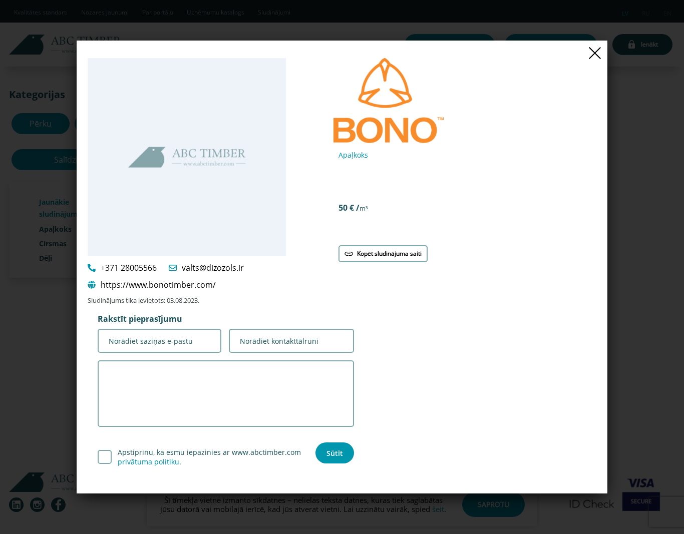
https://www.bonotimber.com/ (158, 284)
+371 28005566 (129, 267)
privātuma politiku (148, 461)
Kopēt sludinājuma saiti (389, 253)
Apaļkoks (353, 155)
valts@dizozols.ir (213, 267)
